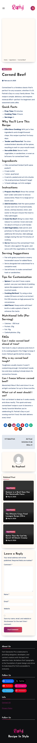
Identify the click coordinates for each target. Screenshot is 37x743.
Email (6, 601)
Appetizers (7, 69)
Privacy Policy (7, 708)
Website (7, 609)
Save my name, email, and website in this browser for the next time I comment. (17, 621)
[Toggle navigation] (3, 8)
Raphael (20, 467)
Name (6, 594)
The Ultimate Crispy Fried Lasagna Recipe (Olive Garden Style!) (17, 516)
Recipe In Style (18, 736)
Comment (8, 565)
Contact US (6, 703)
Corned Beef (14, 75)
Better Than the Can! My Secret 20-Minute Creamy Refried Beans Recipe (16, 538)
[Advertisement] (18, 39)
